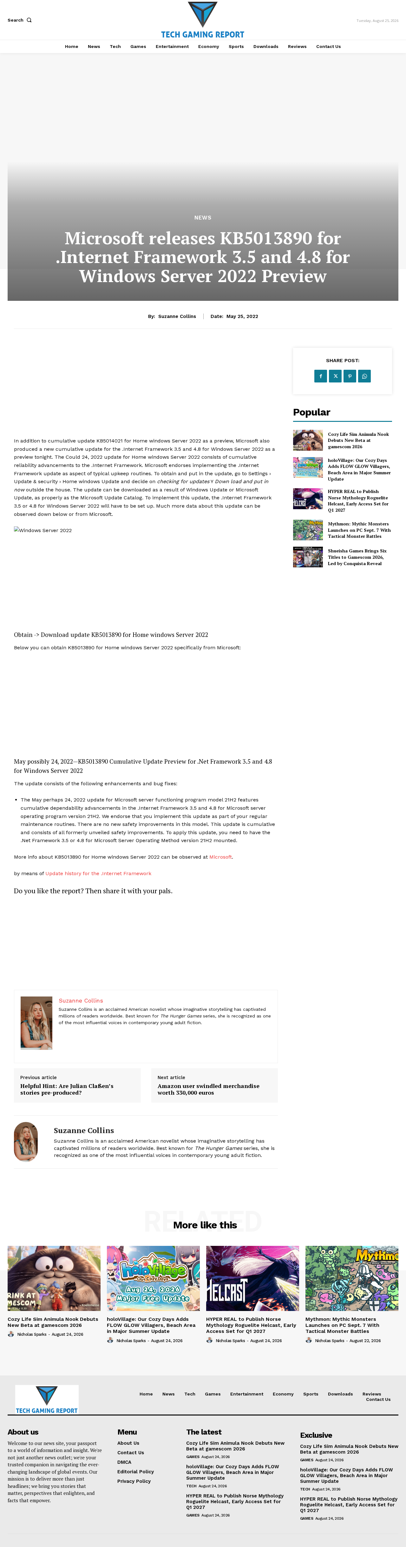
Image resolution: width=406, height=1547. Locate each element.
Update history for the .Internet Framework (98, 873)
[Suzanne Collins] (29, 1142)
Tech (191, 1486)
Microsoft (220, 857)
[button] (21, 20)
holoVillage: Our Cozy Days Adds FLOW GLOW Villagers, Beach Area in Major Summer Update (359, 469)
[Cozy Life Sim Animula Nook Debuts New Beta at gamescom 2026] (308, 440)
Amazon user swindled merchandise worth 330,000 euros (208, 1089)
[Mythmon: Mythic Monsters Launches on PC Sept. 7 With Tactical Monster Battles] (308, 530)
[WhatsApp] (364, 376)
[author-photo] (12, 1334)
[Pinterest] (350, 376)
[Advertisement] (146, 392)
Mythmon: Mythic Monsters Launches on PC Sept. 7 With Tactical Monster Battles (359, 530)
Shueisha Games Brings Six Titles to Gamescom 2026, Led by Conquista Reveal (357, 557)
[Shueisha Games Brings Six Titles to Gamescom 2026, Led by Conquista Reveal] (308, 557)
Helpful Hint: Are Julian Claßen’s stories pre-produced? (67, 1089)
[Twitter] (335, 376)
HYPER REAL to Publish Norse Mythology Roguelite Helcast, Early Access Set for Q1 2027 (358, 500)
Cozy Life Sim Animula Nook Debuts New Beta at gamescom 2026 (358, 440)
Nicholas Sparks (32, 1334)
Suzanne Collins (177, 316)
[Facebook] (320, 376)
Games (193, 1457)
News (203, 217)
